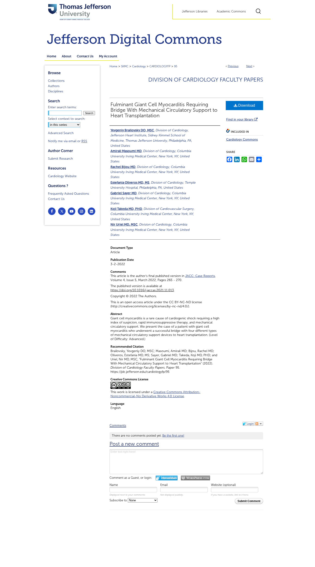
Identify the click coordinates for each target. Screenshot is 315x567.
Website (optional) (223, 485)
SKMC (124, 66)
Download (246, 105)
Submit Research (60, 158)
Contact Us (56, 199)
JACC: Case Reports (200, 276)
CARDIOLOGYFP (159, 66)
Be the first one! (173, 435)
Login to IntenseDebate (167, 478)
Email (164, 485)
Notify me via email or (67, 141)
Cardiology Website (62, 176)
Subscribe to (119, 500)
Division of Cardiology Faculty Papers (205, 80)
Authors (53, 86)
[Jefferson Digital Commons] (157, 38)
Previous (233, 66)
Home (113, 66)
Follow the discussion (259, 424)
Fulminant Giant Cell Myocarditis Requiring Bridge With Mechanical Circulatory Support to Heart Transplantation (163, 110)
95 (175, 66)
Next (249, 66)
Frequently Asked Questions (68, 193)
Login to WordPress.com (195, 478)
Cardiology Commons (242, 139)
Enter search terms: (62, 107)
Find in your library (240, 119)
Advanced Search (61, 133)
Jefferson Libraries (195, 11)
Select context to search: (66, 118)
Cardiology (139, 66)
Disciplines (55, 91)
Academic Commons (231, 11)
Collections (56, 80)
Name (114, 485)
